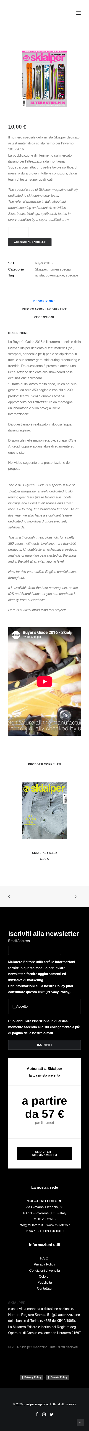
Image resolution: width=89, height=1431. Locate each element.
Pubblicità (44, 1282)
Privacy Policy (58, 992)
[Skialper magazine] (28, 13)
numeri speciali (60, 269)
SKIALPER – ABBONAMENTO (44, 1153)
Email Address (19, 941)
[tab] (45, 311)
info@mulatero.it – (33, 1225)
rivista (39, 275)
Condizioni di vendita (44, 1270)
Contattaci (44, 1288)
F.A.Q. (44, 1258)
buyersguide (55, 275)
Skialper (41, 269)
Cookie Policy (59, 1377)
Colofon (44, 1276)
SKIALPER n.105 (44, 853)
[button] (78, 13)
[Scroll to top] (80, 1422)
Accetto (22, 1006)
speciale (72, 275)
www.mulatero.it (58, 1225)
